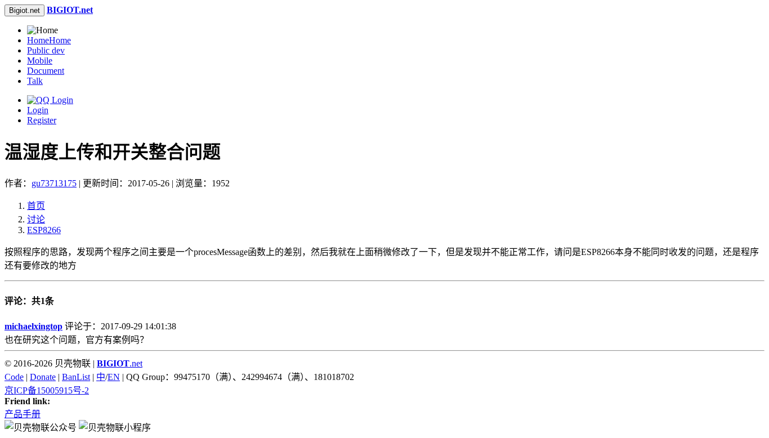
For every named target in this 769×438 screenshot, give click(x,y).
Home (49, 40)
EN (114, 377)
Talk (35, 81)
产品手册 (23, 414)
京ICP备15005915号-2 (47, 390)
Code (14, 377)
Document (45, 70)
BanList (76, 377)
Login (37, 110)
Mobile (39, 60)
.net (119, 363)
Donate (43, 377)
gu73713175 (54, 183)
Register (41, 120)
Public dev (46, 50)
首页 (36, 206)
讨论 (36, 219)
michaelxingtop (33, 326)
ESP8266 (44, 230)
